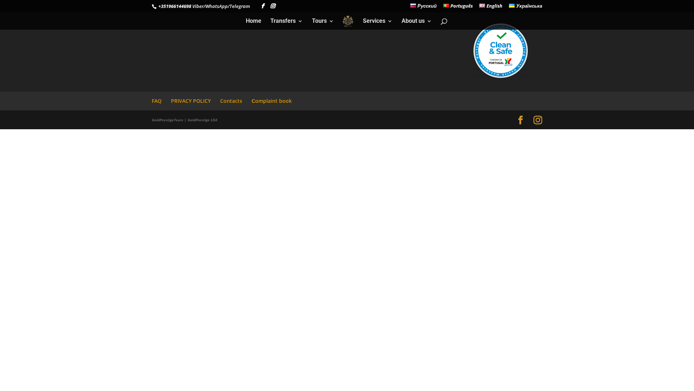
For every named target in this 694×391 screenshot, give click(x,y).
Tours (319, 21)
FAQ (157, 100)
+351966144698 (174, 6)
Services (374, 21)
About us (413, 21)
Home (253, 21)
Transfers (283, 21)
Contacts (231, 100)
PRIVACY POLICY (191, 100)
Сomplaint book (272, 100)
